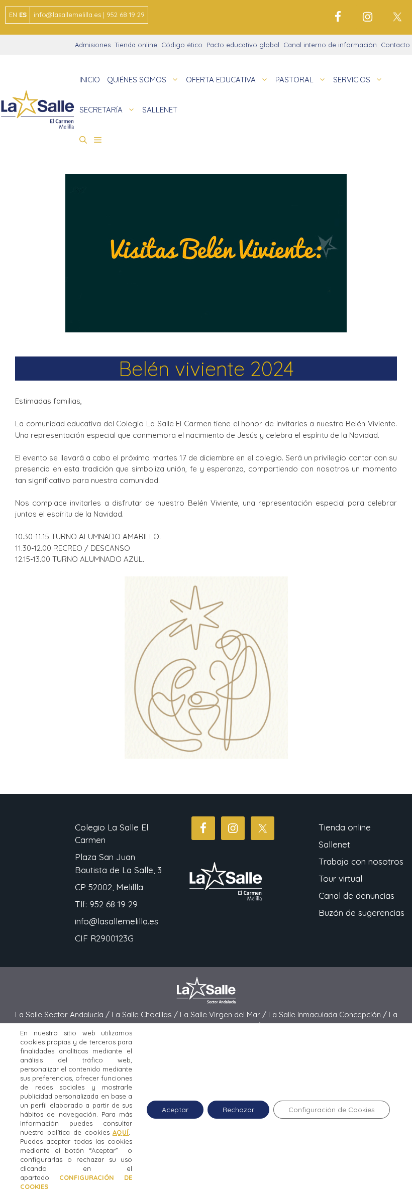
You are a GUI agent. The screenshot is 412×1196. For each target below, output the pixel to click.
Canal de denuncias (356, 895)
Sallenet (334, 844)
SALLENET (159, 109)
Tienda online (136, 45)
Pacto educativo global (243, 45)
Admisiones (93, 45)
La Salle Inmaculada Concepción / (328, 1014)
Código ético (181, 45)
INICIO (89, 79)
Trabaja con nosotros (361, 861)
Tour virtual (340, 878)
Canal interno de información (330, 45)
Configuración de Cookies (331, 1109)
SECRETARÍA (101, 109)
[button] (83, 140)
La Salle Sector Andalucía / (63, 1014)
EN (13, 15)
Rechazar (238, 1109)
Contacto (395, 45)
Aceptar (175, 1109)
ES (23, 15)
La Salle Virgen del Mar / (224, 1014)
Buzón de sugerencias (361, 912)
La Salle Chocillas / (146, 1014)
